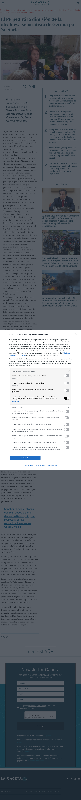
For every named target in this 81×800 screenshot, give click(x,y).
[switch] (66, 375)
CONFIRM (25, 458)
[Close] (77, 335)
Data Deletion (28, 465)
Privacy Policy (52, 465)
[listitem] (40, 371)
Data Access (40, 465)
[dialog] (40, 400)
